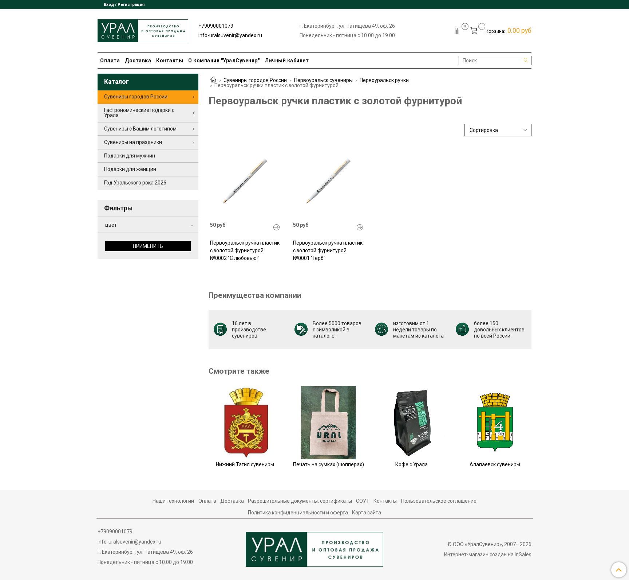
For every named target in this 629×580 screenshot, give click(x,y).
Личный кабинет (287, 60)
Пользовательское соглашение (438, 501)
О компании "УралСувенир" (224, 60)
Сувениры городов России (255, 80)
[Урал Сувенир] (143, 29)
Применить (148, 246)
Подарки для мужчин (129, 156)
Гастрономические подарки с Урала (139, 112)
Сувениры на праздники (133, 142)
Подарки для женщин (130, 169)
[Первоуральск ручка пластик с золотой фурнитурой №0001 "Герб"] (360, 227)
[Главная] (213, 80)
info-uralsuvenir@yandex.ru (230, 35)
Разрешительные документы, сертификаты (300, 501)
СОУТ (362, 501)
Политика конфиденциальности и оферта (298, 512)
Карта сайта (366, 512)
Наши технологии (173, 501)
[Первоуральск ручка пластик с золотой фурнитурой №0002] (245, 180)
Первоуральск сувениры (323, 80)
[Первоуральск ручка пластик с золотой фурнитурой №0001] (328, 180)
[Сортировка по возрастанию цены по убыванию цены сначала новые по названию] (498, 130)
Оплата (110, 60)
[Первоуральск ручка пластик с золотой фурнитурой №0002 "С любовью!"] (276, 227)
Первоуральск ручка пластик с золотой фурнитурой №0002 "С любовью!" (245, 250)
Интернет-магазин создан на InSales (487, 554)
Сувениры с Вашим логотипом (140, 129)
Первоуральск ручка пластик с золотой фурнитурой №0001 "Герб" (328, 250)
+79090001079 (215, 26)
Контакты (169, 60)
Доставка (138, 60)
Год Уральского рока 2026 (135, 183)
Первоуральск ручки (384, 80)
